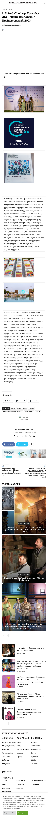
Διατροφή (6, 788)
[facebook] (14, 436)
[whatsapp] (30, 436)
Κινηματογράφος (23, 749)
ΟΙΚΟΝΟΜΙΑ (8, 738)
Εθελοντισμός (36, 749)
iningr (19, 408)
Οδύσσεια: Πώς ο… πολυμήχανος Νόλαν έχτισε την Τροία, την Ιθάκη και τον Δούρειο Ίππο (24, 529)
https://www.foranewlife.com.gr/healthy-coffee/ (24, 432)
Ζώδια (33, 753)
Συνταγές (34, 764)
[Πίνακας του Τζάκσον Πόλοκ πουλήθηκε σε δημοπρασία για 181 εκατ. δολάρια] (8, 697)
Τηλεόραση (21, 756)
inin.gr (13, 408)
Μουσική (20, 753)
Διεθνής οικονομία (9, 742)
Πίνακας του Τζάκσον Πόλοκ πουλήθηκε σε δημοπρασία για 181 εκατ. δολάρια (31, 696)
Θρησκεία (34, 756)
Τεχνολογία (6, 756)
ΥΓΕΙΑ (5, 780)
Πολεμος (37, 785)
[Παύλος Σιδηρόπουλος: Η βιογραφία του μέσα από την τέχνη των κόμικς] (8, 713)
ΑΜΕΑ (25, 408)
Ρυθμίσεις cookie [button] (9, 813)
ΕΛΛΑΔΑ (31, 408)
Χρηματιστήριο (7, 753)
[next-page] (7, 635)
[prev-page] (3, 635)
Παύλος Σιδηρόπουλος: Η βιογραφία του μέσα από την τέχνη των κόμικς (29, 712)
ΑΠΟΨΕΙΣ (20, 780)
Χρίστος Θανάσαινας (13, 25)
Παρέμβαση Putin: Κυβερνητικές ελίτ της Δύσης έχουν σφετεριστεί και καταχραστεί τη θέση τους (11, 471)
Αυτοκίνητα (35, 746)
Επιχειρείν (6, 764)
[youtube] (34, 436)
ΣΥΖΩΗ (37, 411)
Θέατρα (19, 746)
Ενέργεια (5, 760)
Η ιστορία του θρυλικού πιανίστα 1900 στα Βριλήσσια (24, 579)
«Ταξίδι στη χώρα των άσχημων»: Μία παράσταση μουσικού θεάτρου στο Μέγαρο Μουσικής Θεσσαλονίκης (31, 680)
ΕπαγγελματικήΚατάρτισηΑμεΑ (12, 411)
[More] (31, 444)
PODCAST (20, 788)
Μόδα (33, 760)
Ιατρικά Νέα (6, 792)
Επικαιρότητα (29, 411)
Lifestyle (34, 742)
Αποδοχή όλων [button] (22, 813)
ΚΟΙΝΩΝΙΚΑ (36, 738)
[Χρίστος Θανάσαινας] (24, 421)
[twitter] (22, 436)
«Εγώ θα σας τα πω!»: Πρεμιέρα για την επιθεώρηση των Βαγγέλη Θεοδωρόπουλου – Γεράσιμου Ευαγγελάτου (24, 626)
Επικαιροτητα (39, 780)
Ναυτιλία (5, 749)
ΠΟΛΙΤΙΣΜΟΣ (23, 738)
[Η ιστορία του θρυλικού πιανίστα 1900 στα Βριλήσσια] (24, 559)
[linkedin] (18, 436)
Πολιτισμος (23, 523)
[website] (26, 436)
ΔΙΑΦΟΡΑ (20, 785)
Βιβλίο (19, 742)
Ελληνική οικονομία (9, 746)
